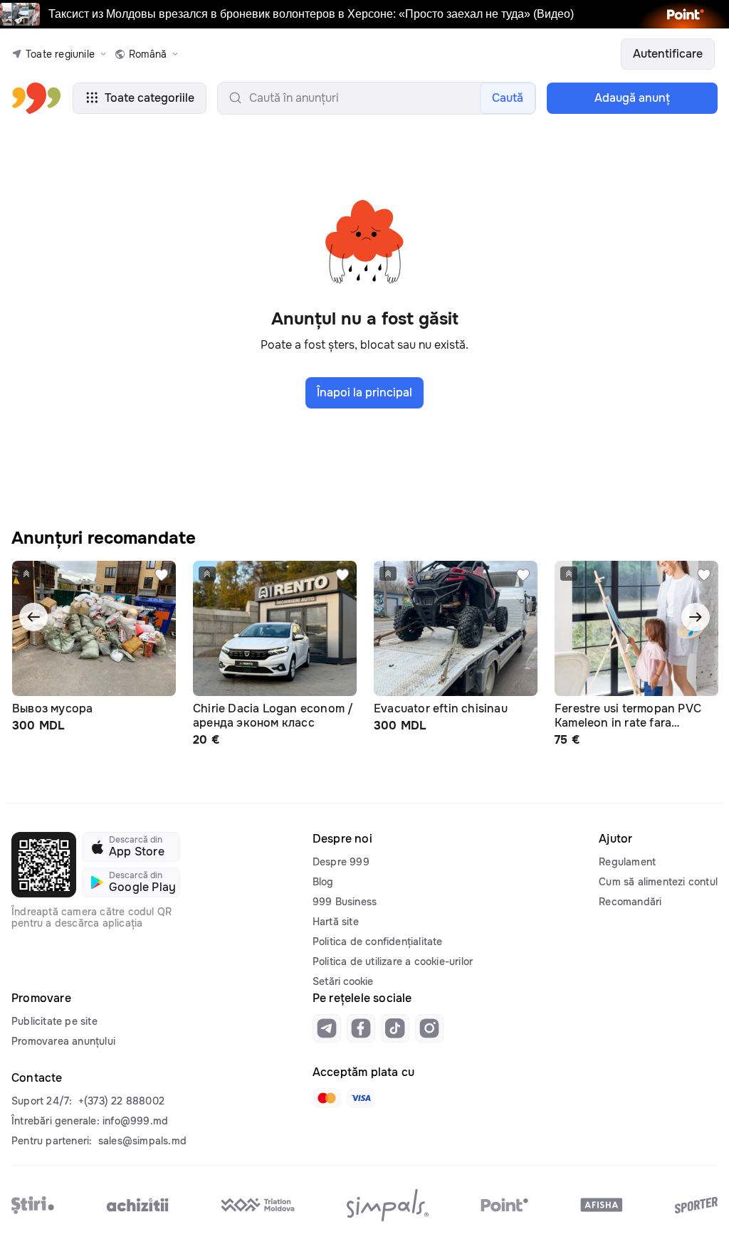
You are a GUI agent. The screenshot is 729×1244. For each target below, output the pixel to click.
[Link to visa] (361, 1098)
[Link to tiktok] (395, 1028)
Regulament (627, 862)
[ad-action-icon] (161, 575)
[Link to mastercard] (327, 1098)
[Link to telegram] (327, 1028)
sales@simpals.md (142, 1141)
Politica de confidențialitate (378, 941)
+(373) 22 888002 (121, 1101)
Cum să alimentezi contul (658, 881)
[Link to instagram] (429, 1028)
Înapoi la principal (364, 392)
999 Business (345, 901)
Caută (507, 97)
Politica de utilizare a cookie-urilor (393, 961)
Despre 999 (341, 862)
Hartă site (336, 921)
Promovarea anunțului (63, 1041)
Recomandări (630, 901)
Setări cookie (343, 981)
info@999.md (135, 1121)
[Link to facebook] (361, 1028)
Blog (323, 881)
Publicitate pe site (54, 1021)
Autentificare (668, 53)
